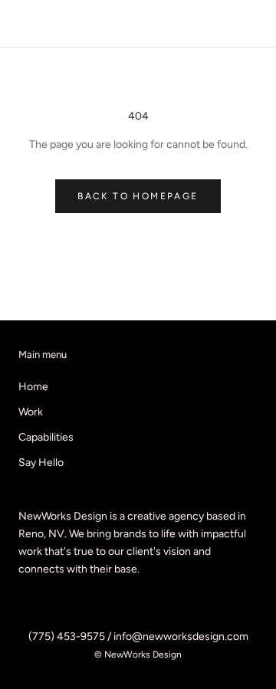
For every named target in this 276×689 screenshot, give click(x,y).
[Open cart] (255, 23)
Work (30, 411)
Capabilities (46, 437)
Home (33, 386)
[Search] (228, 23)
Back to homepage (137, 196)
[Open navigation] (21, 23)
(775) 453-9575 (66, 636)
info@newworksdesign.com (180, 636)
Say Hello (41, 462)
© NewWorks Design (138, 654)
